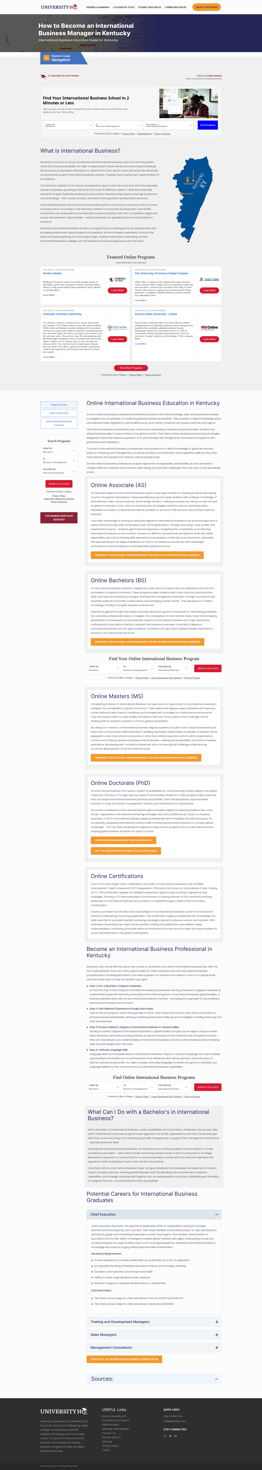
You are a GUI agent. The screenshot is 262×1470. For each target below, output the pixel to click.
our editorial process (212, 78)
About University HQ (114, 1416)
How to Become (173, 1416)
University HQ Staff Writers (65, 75)
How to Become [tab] (58, 413)
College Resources (175, 1421)
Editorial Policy (110, 1424)
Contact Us (109, 1433)
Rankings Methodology (115, 1429)
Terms (106, 1450)
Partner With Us (111, 1437)
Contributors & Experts (115, 1420)
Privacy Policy (110, 1446)
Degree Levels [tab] (58, 404)
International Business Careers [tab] (59, 423)
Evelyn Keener (214, 75)
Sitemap (107, 1441)
